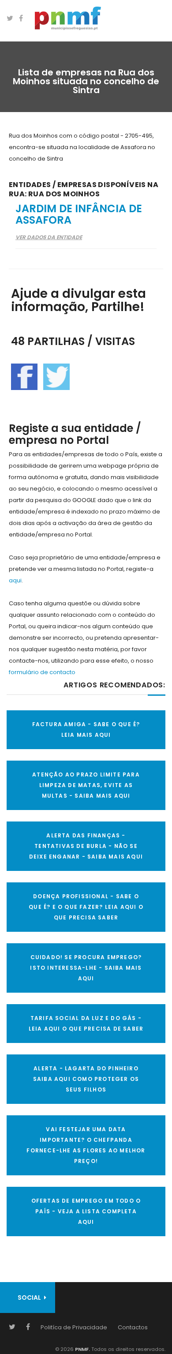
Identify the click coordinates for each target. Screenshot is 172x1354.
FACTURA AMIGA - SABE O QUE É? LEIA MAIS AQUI (86, 729)
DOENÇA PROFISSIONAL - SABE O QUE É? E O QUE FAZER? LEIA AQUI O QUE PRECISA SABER (86, 907)
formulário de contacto (42, 672)
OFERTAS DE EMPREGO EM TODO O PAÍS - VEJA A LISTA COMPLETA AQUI (86, 1211)
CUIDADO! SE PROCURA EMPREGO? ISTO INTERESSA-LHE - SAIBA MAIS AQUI (86, 967)
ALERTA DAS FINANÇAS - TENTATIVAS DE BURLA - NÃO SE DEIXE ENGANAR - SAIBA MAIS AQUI (86, 846)
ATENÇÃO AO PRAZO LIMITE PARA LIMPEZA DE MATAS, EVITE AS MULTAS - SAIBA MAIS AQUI (86, 785)
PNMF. (82, 1349)
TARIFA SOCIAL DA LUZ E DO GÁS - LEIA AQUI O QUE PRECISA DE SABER (86, 1023)
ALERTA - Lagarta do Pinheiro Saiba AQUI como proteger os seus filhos (86, 1079)
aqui (15, 580)
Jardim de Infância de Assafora (78, 214)
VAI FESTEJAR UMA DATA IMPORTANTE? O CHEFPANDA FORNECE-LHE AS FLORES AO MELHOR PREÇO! (85, 1145)
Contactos (133, 1327)
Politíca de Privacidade (74, 1327)
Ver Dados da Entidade (48, 237)
